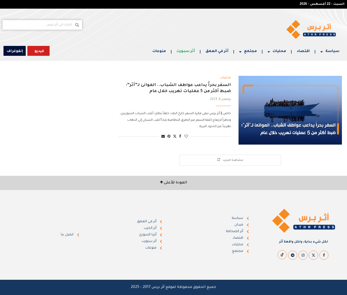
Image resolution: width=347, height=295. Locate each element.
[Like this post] (186, 136)
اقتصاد (303, 51)
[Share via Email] (163, 136)
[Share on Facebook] (180, 136)
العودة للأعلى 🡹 (173, 183)
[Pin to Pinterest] (168, 136)
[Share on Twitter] (175, 136)
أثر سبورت (186, 51)
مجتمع (250, 51)
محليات (279, 51)
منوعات (159, 51)
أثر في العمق (217, 51)
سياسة (332, 51)
